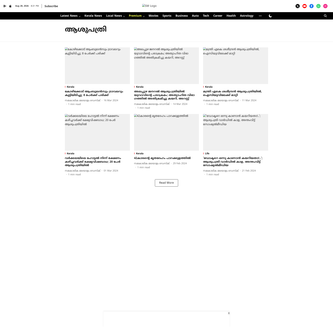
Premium (135, 16)
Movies (153, 16)
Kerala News (93, 16)
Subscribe (51, 6)
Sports (167, 16)
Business (182, 16)
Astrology (246, 16)
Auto (195, 16)
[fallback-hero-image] (97, 65)
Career (217, 16)
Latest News (69, 16)
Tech (206, 16)
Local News (114, 16)
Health (231, 16)
